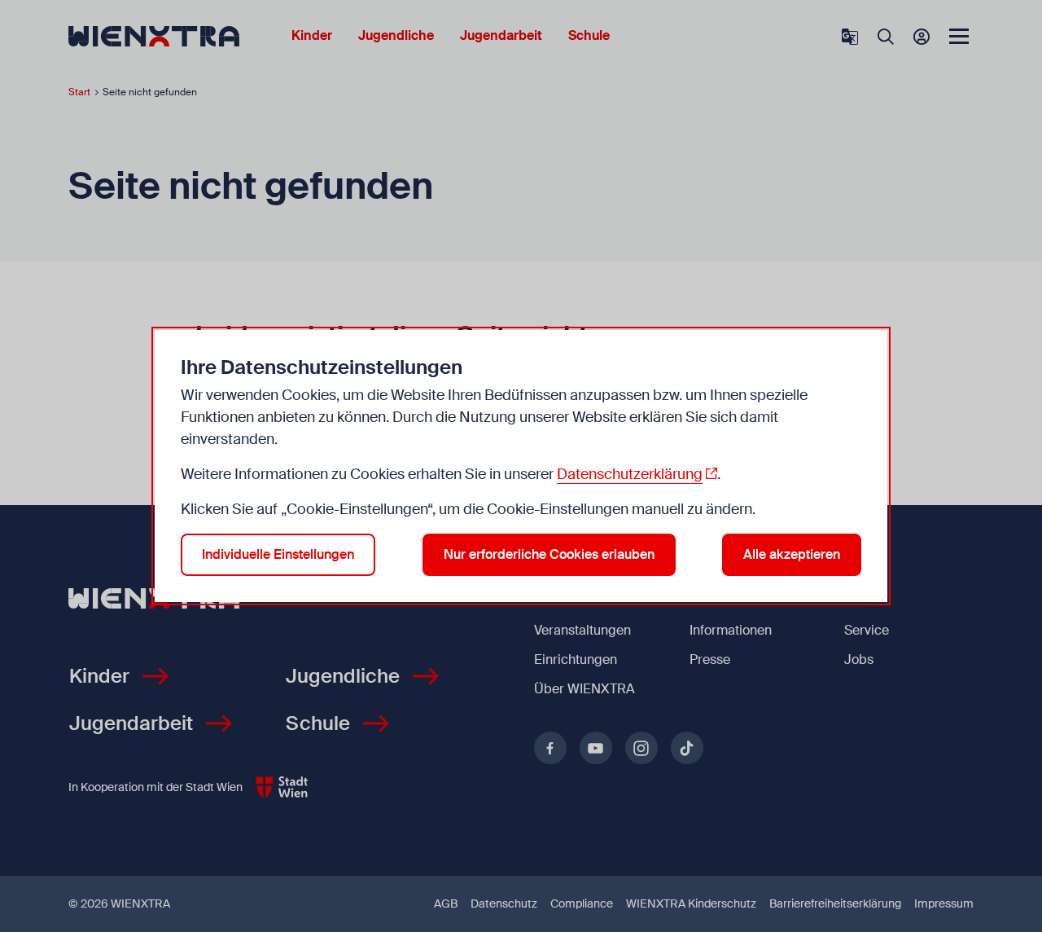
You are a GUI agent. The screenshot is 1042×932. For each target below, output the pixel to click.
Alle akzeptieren (791, 554)
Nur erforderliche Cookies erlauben (549, 554)
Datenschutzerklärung (630, 474)
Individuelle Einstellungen (278, 554)
